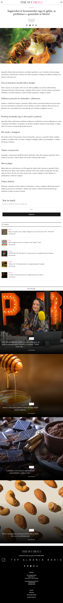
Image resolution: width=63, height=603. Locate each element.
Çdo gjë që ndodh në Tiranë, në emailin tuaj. (14, 204)
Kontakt (31, 590)
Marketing (31, 592)
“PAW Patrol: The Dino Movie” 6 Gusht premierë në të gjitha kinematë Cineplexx (31, 253)
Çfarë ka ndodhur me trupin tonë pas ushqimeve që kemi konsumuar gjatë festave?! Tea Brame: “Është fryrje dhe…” (20, 344)
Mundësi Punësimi (31, 597)
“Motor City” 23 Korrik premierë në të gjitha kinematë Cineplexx (27, 264)
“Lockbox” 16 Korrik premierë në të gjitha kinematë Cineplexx (26, 275)
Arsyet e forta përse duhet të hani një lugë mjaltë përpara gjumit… (20, 408)
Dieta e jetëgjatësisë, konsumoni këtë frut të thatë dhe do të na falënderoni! (20, 535)
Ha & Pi (31, 7)
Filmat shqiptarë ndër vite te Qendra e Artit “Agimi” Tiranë (25, 242)
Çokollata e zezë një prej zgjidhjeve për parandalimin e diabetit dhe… (20, 472)
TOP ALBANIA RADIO (31, 595)
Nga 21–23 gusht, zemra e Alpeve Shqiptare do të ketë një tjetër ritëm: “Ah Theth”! (31, 232)
